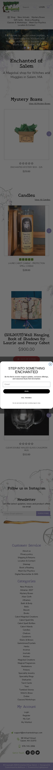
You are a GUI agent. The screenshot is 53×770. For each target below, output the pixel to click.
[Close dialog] (50, 364)
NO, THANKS (26, 398)
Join (26, 391)
